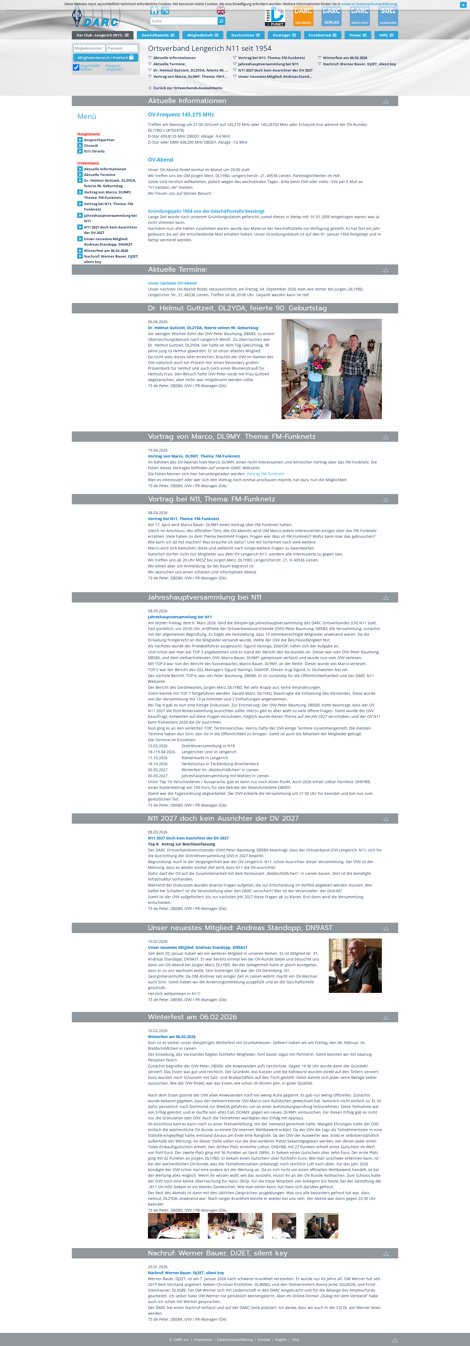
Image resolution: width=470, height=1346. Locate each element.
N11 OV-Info (94, 151)
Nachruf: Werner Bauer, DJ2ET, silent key (359, 63)
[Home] (154, 12)
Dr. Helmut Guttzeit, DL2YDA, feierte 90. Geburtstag (190, 70)
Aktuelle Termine (99, 174)
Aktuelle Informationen (174, 57)
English (281, 1339)
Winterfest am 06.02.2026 (345, 57)
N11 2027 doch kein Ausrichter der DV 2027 (275, 70)
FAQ (295, 1339)
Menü (86, 116)
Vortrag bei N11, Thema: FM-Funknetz (271, 57)
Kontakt (264, 1339)
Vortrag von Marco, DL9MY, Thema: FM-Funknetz (108, 192)
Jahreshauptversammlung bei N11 (268, 63)
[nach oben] (386, 100)
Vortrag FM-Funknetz (266, 473)
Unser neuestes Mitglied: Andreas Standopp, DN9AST (275, 76)
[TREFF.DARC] (275, 16)
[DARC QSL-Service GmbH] (303, 16)
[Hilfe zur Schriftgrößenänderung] (165, 12)
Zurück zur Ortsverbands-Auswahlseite (187, 87)
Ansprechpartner (99, 139)
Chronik (91, 145)
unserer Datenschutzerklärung (369, 3)
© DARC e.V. (179, 1339)
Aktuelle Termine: (169, 63)
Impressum (203, 1339)
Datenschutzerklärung (235, 1339)
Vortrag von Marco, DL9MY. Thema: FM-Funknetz (190, 76)
